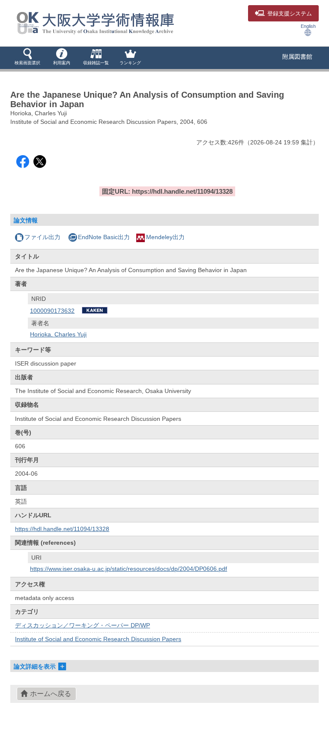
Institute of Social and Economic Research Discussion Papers (98, 639)
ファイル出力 (42, 237)
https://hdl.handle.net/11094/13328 (62, 528)
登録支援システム (289, 14)
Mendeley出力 (165, 237)
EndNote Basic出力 (104, 237)
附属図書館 (297, 56)
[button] (27, 57)
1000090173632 (52, 310)
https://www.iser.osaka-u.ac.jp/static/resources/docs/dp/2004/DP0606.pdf (128, 568)
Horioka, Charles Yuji (58, 334)
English (308, 26)
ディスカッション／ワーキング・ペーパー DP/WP (82, 625)
